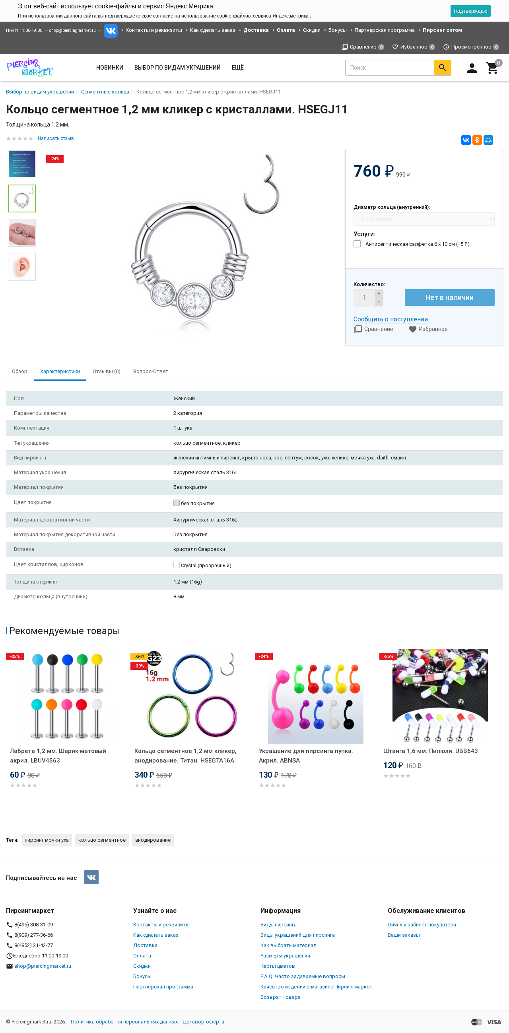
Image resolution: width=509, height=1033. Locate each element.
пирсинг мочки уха (47, 840)
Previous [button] (8, 735)
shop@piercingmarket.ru (72, 30)
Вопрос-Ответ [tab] (150, 371)
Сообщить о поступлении (391, 319)
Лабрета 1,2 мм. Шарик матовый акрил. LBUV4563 (58, 755)
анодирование (153, 840)
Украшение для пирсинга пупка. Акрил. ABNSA (306, 755)
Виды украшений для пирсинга (297, 935)
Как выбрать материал (288, 945)
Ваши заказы (404, 935)
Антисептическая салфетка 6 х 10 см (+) (417, 244)
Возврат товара (280, 997)
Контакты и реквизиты (154, 30)
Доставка (145, 945)
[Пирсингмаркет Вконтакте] (91, 877)
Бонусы (337, 30)
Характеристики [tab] (60, 371)
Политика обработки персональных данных (124, 1022)
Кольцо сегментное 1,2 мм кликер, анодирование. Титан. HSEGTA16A (185, 755)
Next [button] (22, 287)
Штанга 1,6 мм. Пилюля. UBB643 (430, 751)
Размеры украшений (285, 956)
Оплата (142, 956)
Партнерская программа (385, 30)
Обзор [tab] (19, 371)
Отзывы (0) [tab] (106, 371)
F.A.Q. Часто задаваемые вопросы (302, 976)
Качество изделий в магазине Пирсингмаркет (316, 987)
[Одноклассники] (477, 140)
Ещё (238, 67)
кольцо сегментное (102, 840)
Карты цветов (277, 966)
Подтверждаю (471, 11)
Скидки (312, 30)
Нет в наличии (449, 297)
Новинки (109, 67)
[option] (190, 246)
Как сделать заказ (212, 30)
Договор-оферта (203, 1022)
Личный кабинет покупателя (422, 925)
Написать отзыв (56, 138)
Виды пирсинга (278, 925)
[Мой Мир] (488, 140)
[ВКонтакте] (466, 140)
